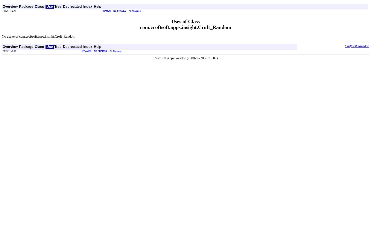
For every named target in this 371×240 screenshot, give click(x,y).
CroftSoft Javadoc (357, 46)
